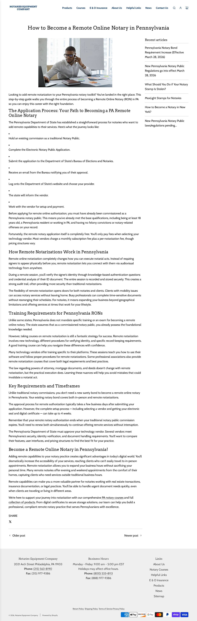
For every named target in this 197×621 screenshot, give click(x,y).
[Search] (174, 8)
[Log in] (180, 8)
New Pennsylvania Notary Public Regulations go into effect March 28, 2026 (164, 70)
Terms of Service (105, 608)
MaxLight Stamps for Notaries (163, 98)
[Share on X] (10, 522)
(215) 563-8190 (42, 569)
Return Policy (78, 608)
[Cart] (187, 8)
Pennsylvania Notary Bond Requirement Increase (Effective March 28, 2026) (164, 52)
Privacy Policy (118, 608)
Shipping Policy (91, 608)
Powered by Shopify (50, 615)
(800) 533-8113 (103, 573)
